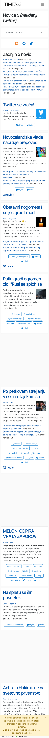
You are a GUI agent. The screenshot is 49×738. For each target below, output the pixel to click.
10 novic (8, 266)
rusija (11, 323)
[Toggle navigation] (42, 4)
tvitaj (31, 125)
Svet (11, 403)
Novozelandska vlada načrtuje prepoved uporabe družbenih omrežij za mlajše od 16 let (23, 65)
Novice (5, 110)
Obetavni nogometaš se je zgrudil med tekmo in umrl (22, 212)
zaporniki (12, 576)
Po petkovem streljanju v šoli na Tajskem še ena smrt (24, 396)
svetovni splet (25, 323)
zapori (39, 566)
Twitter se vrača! (11, 59)
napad (36, 448)
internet (17, 314)
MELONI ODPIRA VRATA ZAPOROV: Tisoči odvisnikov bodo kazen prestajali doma (24, 539)
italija (26, 571)
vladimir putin (31, 314)
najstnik (13, 453)
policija (37, 453)
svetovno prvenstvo (14, 624)
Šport (5, 218)
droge (39, 576)
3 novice (8, 195)
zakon (28, 566)
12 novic (8, 467)
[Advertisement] (24, 360)
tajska (30, 457)
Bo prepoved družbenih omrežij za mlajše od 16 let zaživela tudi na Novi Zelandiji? (24, 174)
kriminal (17, 443)
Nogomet (12, 218)
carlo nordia (15, 580)
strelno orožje (31, 443)
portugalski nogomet (20, 256)
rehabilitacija (26, 576)
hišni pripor (14, 571)
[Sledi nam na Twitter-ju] (31, 43)
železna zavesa (34, 319)
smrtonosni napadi (14, 457)
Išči (42, 32)
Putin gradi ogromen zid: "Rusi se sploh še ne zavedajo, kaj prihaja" (22, 287)
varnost (25, 453)
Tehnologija (14, 110)
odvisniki (37, 571)
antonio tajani (14, 566)
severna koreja (16, 319)
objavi (20, 125)
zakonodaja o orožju (19, 448)
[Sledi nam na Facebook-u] (24, 43)
